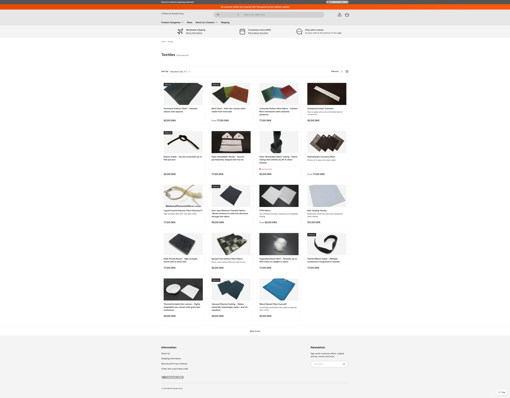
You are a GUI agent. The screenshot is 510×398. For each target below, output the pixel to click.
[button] (347, 15)
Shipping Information (171, 358)
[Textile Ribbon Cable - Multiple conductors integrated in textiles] (327, 244)
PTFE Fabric (265, 210)
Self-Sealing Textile (316, 210)
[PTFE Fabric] (279, 196)
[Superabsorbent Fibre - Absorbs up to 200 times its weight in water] (279, 244)
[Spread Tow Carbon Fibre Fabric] (231, 244)
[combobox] (269, 15)
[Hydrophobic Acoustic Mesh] (327, 142)
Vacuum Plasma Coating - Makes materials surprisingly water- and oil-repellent (230, 307)
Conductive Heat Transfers (320, 108)
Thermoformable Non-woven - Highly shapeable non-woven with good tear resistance (182, 307)
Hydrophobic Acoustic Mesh (321, 156)
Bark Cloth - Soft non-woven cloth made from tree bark (228, 110)
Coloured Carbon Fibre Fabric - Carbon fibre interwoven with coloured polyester (278, 111)
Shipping (225, 22)
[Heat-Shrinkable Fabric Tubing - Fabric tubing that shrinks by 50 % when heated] (279, 142)
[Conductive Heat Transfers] (327, 94)
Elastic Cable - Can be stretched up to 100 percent (183, 158)
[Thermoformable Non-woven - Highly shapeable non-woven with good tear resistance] (183, 289)
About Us (165, 353)
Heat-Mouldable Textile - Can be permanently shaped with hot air (228, 158)
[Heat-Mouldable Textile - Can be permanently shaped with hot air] (231, 142)
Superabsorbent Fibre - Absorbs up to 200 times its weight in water (278, 260)
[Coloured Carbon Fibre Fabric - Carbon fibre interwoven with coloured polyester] (279, 94)
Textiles (170, 42)
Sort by (164, 71)
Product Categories (170, 22)
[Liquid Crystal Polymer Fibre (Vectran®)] (183, 196)
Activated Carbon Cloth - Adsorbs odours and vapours (180, 110)
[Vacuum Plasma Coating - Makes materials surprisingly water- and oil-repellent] (231, 289)
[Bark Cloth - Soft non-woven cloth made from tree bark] (231, 94)
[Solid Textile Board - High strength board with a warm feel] (183, 244)
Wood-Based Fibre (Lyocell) (272, 304)
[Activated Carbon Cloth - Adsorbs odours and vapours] (183, 94)
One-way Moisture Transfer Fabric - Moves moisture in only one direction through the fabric (230, 213)
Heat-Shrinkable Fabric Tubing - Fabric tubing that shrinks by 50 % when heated (278, 159)
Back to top (255, 331)
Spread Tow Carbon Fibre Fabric (227, 258)
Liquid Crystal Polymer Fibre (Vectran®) (183, 210)
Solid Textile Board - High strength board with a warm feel (180, 260)
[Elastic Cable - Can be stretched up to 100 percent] (183, 142)
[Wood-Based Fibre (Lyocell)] (279, 289)
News (189, 22)
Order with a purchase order (174, 368)
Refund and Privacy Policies (174, 363)
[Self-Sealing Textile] (327, 196)
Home (163, 42)
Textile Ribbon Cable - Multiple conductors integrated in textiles (323, 260)
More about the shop (258, 33)
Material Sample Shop (174, 388)
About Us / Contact (205, 22)
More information (194, 33)
